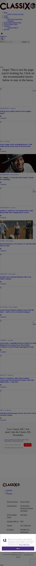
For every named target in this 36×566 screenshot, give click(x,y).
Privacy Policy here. (24, 544)
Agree (18, 548)
